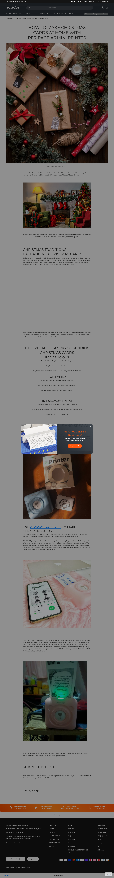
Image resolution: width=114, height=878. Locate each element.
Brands (73, 1)
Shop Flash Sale (74, 446)
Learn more (25, 1)
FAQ (79, 1)
